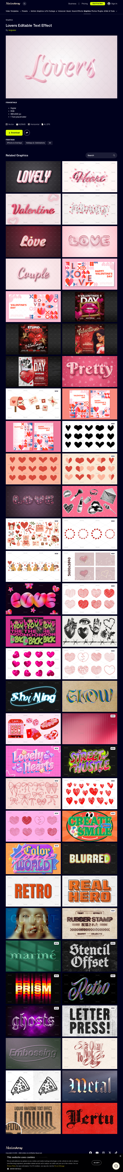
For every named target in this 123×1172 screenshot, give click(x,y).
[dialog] (61, 1163)
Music (68, 11)
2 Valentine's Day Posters (18, 449)
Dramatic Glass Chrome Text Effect (22, 1033)
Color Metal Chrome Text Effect (76, 1001)
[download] (57, 189)
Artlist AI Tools (109, 11)
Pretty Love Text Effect (73, 384)
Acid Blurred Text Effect (73, 871)
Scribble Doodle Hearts (73, 676)
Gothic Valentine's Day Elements (77, 644)
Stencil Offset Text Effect (74, 968)
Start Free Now (97, 3)
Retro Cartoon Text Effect (18, 903)
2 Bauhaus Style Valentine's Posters (78, 416)
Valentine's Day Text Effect (18, 221)
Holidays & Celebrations (35, 143)
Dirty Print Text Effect (16, 1098)
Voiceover (62, 11)
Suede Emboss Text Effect (18, 1066)
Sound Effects (77, 11)
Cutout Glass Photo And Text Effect (22, 936)
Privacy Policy (11, 1166)
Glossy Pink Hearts (15, 676)
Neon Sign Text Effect (16, 709)
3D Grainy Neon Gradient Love (20, 611)
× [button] (120, 1156)
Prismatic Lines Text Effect (18, 1001)
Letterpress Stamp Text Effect (76, 1033)
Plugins (100, 11)
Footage (52, 11)
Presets (25, 11)
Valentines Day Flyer (72, 319)
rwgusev (12, 30)
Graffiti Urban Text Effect (74, 773)
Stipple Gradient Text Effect (75, 1066)
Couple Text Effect (15, 286)
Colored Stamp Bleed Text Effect (77, 1131)
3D (50, 143)
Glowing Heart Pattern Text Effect (21, 514)
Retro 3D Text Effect (72, 838)
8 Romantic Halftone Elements (76, 514)
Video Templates (12, 11)
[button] (42, 1168)
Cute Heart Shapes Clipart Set (20, 481)
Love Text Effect (14, 254)
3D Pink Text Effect (15, 773)
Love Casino (12, 741)
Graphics (87, 11)
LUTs (46, 11)
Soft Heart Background (73, 579)
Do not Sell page (59, 1166)
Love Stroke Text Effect (73, 254)
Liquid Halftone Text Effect (18, 1131)
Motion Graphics (37, 11)
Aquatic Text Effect (15, 968)
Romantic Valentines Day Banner (77, 286)
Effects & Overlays (14, 143)
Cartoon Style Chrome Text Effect (77, 709)
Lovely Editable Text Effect (18, 189)
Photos (94, 11)
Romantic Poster (14, 644)
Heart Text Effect (71, 189)
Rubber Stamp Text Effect (74, 936)
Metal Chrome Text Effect (74, 1098)
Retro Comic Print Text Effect (75, 903)
